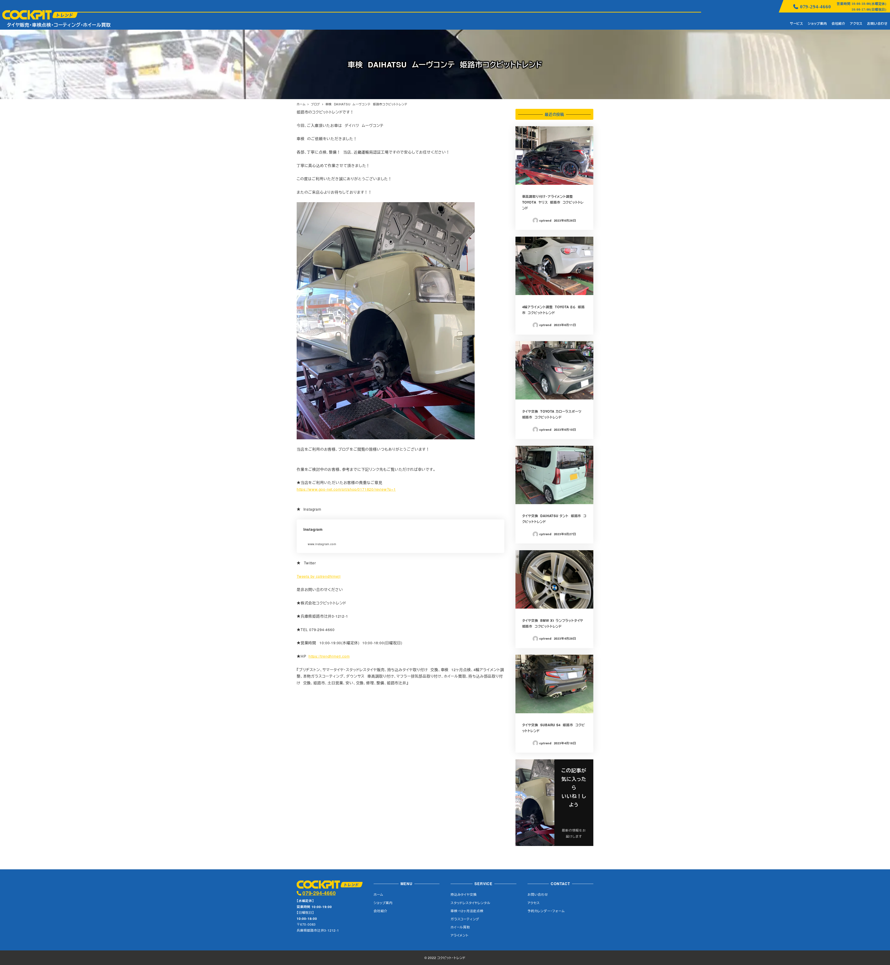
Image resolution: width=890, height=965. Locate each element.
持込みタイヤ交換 (464, 894)
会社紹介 (380, 910)
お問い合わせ (538, 894)
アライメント (460, 935)
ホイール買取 (460, 927)
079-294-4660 (815, 6)
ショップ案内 (383, 902)
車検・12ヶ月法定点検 (467, 910)
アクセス (534, 902)
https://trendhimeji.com (329, 656)
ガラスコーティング (465, 919)
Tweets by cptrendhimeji (318, 576)
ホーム (378, 894)
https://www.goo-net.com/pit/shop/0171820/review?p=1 (346, 489)
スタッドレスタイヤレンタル (470, 902)
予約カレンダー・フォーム (546, 910)
